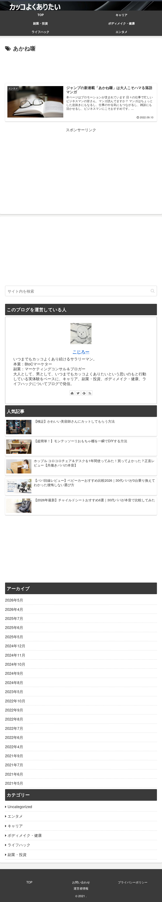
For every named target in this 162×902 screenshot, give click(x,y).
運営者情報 (81, 888)
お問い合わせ (81, 882)
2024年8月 (14, 682)
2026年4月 (14, 609)
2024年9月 (14, 673)
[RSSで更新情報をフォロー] (89, 392)
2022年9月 (14, 710)
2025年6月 (14, 627)
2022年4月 (14, 746)
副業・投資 (17, 854)
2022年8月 (14, 719)
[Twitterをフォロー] (78, 392)
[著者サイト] (72, 392)
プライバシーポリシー (132, 882)
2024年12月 (15, 645)
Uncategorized (20, 806)
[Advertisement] (81, 65)
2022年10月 (15, 700)
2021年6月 (14, 774)
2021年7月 (14, 764)
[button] (152, 290)
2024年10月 (15, 664)
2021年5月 (14, 783)
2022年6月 (14, 737)
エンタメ (15, 816)
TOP (29, 882)
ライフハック (19, 844)
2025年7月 (14, 618)
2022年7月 (14, 728)
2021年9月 (14, 755)
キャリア (15, 825)
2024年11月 (15, 655)
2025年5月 (14, 636)
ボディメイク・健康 (25, 835)
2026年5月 (14, 600)
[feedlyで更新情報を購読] (83, 392)
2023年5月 (14, 691)
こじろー (81, 352)
